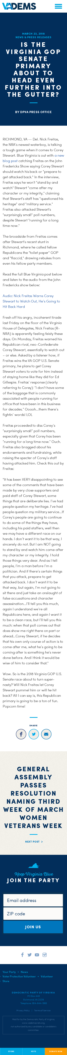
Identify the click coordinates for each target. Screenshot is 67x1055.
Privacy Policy (23, 1010)
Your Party (9, 972)
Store (6, 981)
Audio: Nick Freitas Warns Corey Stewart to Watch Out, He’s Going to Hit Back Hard (31, 301)
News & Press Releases (33, 37)
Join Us (33, 926)
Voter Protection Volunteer (19, 976)
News (24, 972)
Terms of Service (42, 1010)
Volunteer (47, 976)
